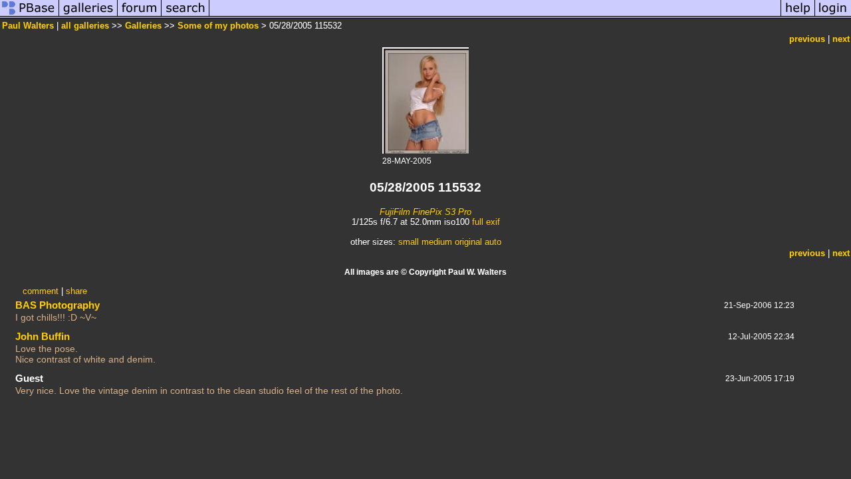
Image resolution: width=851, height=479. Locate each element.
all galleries (85, 26)
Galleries (143, 26)
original (468, 242)
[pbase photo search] (185, 16)
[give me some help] (798, 16)
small (408, 242)
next (841, 39)
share (76, 291)
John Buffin (42, 336)
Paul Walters (28, 26)
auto (493, 242)
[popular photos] (495, 16)
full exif (486, 222)
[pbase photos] (29, 16)
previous (807, 39)
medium (437, 242)
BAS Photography (57, 305)
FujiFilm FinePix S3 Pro (425, 212)
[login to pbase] (833, 16)
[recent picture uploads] (88, 16)
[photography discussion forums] (140, 16)
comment (41, 291)
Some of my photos (218, 26)
